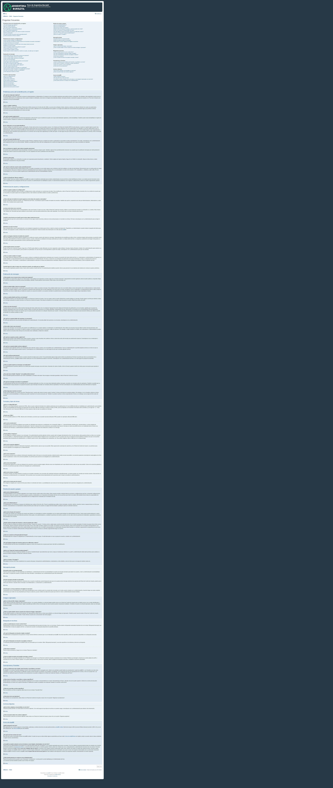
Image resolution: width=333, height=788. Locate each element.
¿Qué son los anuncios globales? (10, 81)
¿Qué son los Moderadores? (59, 26)
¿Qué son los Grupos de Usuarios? (60, 27)
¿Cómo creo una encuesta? (9, 59)
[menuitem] (5, 14)
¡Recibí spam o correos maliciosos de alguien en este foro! (65, 41)
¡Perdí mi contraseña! (7, 32)
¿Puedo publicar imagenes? (9, 80)
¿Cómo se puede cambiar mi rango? (11, 49)
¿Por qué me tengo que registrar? (10, 24)
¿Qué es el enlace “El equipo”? (59, 34)
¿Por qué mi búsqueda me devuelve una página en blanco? (65, 54)
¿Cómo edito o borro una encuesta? (10, 62)
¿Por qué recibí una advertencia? (10, 66)
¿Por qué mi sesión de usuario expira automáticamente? (15, 34)
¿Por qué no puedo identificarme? (10, 30)
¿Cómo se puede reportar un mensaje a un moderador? (15, 67)
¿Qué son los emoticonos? (9, 78)
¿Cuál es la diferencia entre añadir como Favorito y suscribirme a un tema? (69, 61)
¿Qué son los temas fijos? (8, 84)
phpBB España (58, 774)
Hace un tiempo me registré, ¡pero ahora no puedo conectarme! (16, 31)
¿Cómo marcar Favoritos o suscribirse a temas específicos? (66, 63)
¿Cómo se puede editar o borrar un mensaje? (12, 56)
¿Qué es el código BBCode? (9, 76)
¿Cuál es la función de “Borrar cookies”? (11, 35)
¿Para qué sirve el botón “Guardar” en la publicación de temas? (16, 68)
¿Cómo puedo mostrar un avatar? (10, 48)
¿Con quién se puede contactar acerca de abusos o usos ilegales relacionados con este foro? (73, 79)
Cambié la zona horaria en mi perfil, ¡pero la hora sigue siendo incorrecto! (18, 44)
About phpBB (17, 728)
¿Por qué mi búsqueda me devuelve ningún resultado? (64, 53)
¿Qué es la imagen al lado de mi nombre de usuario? (14, 46)
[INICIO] (15, 7)
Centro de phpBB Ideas (70, 736)
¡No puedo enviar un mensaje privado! (61, 38)
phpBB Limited (59, 727)
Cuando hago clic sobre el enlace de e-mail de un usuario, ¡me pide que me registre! (21, 50)
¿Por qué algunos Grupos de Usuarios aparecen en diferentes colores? (68, 31)
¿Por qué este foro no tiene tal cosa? (61, 77)
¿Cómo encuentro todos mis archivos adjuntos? (63, 71)
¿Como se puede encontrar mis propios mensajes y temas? (66, 57)
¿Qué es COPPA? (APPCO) (9, 26)
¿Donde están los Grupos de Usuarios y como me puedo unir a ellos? (68, 28)
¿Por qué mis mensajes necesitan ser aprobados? (14, 70)
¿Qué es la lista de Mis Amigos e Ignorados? (62, 46)
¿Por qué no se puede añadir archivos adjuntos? (13, 64)
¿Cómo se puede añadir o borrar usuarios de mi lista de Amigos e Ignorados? (69, 47)
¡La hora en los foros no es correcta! (11, 42)
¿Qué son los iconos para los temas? (11, 86)
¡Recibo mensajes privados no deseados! (62, 40)
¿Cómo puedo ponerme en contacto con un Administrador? (65, 80)
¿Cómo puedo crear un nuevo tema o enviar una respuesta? (16, 55)
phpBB (64, 229)
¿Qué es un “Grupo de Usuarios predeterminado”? (64, 32)
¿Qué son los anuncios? (8, 82)
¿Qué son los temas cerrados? (9, 85)
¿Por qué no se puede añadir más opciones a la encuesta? (15, 60)
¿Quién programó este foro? (59, 76)
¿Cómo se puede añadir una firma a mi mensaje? (13, 58)
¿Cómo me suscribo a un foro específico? (62, 64)
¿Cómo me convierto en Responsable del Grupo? (63, 30)
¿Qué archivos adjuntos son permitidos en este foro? (64, 70)
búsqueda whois (19, 747)
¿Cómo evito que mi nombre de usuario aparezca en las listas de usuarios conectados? (21, 41)
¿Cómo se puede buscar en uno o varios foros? (63, 51)
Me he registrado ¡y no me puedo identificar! (12, 28)
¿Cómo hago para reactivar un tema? (11, 71)
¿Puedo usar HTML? (7, 77)
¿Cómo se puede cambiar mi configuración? (12, 40)
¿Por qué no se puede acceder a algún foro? (12, 63)
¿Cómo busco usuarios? (58, 56)
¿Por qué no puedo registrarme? (10, 27)
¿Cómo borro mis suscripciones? (60, 65)
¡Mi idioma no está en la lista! (9, 45)
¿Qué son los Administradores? (60, 24)
